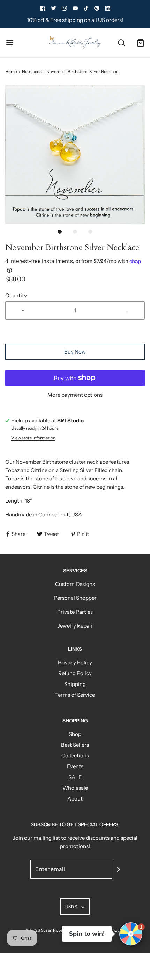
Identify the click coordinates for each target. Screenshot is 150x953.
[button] (75, 154)
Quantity (16, 295)
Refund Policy (75, 673)
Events (75, 766)
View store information (33, 437)
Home (11, 71)
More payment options (75, 394)
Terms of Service (75, 694)
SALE (75, 777)
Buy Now (75, 351)
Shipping (75, 684)
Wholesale (75, 788)
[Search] (121, 42)
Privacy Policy (75, 662)
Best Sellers (75, 744)
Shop (75, 734)
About (75, 798)
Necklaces (32, 71)
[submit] (118, 869)
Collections (75, 755)
